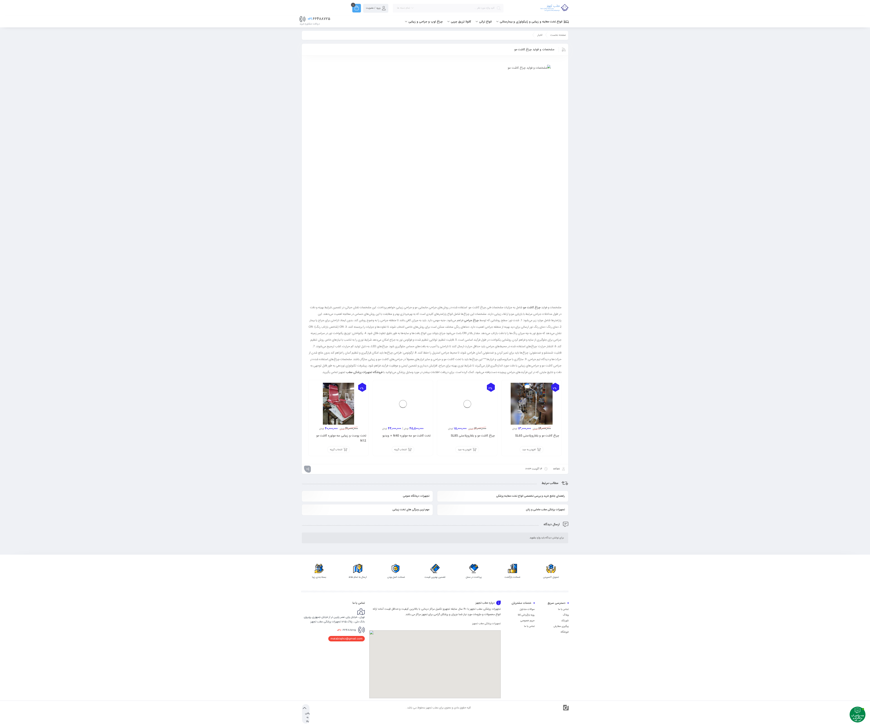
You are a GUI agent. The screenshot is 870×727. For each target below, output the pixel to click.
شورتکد (565, 621)
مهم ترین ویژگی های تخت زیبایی (410, 509)
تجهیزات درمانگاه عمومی (416, 496)
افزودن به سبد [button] (529, 450)
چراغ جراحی (471, 320)
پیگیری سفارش (561, 626)
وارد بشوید (535, 538)
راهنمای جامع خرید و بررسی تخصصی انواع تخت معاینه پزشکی (530, 496)
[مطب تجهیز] (554, 8)
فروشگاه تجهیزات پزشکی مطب (364, 372)
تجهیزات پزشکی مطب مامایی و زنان (545, 509)
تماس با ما (563, 609)
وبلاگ (566, 615)
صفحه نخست (558, 35)
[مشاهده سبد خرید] (357, 9)
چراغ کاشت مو (532, 307)
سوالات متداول (527, 609)
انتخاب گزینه (400, 450)
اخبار (539, 35)
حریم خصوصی (527, 621)
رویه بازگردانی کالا (526, 615)
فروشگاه (565, 632)
